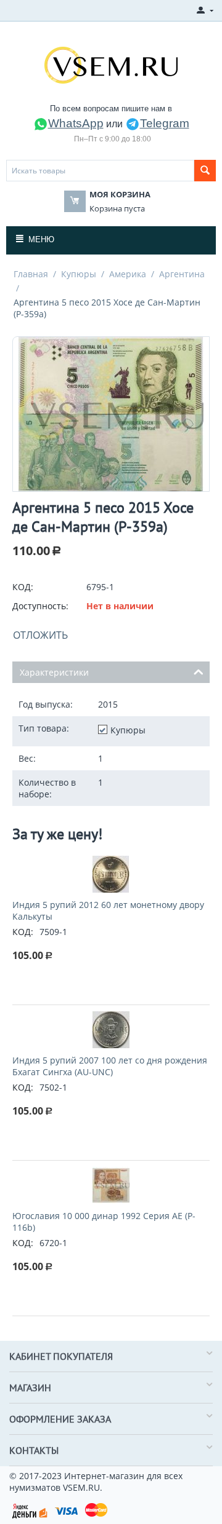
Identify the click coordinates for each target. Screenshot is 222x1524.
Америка (127, 274)
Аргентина (182, 274)
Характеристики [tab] (54, 672)
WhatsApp (76, 123)
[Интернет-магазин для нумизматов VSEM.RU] (111, 63)
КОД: (22, 587)
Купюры (78, 274)
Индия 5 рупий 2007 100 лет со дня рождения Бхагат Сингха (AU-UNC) (109, 1066)
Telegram (164, 123)
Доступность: (40, 606)
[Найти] (205, 170)
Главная (31, 274)
